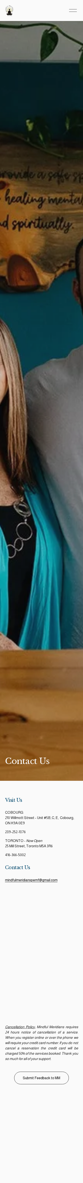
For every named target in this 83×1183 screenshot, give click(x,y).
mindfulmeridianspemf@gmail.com (31, 880)
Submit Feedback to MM (41, 1078)
